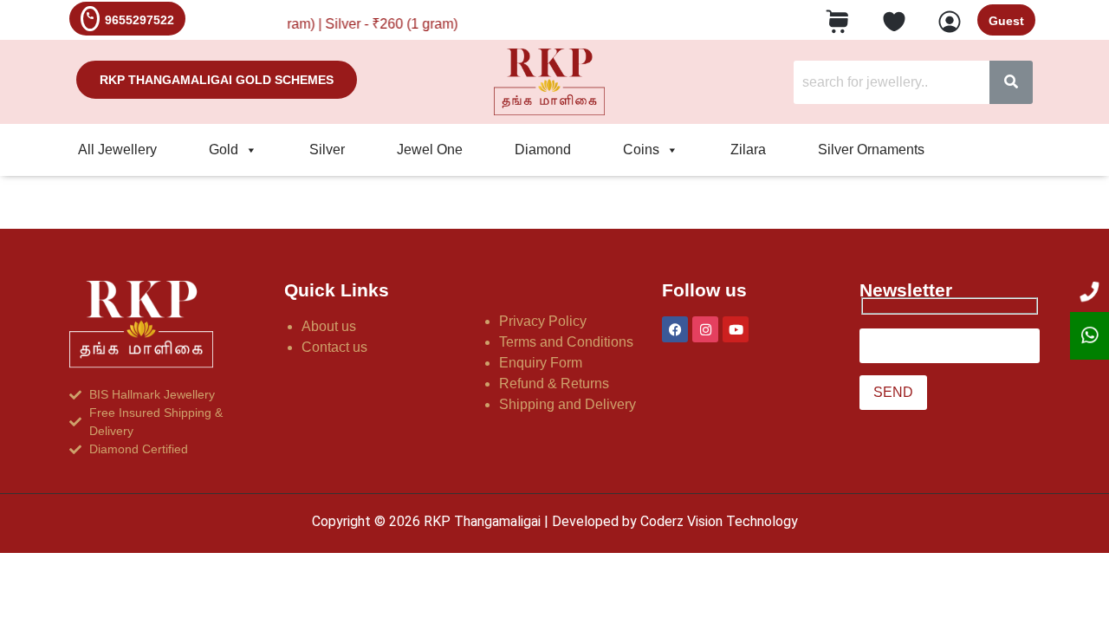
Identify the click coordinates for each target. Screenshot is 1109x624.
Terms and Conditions (566, 342)
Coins (641, 149)
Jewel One (430, 149)
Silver (327, 149)
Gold (223, 149)
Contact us (334, 347)
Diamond (543, 149)
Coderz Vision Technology (719, 521)
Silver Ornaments (871, 149)
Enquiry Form (540, 362)
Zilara (748, 149)
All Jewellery (117, 149)
